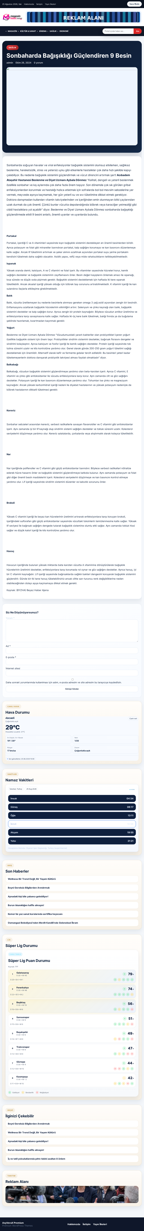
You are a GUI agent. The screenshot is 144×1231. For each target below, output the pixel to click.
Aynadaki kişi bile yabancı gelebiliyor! (28, 896)
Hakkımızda (29, 4)
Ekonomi (64, 31)
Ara (137, 31)
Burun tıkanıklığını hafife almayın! (26, 905)
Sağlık (53, 31)
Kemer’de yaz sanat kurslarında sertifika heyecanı (35, 914)
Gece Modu (134, 4)
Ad (8, 646)
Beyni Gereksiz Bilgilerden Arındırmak (29, 887)
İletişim (39, 4)
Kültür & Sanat (28, 31)
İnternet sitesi (13, 668)
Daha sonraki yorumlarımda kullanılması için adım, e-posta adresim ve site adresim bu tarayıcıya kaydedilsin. (64, 682)
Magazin (12, 31)
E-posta (11, 657)
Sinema (43, 31)
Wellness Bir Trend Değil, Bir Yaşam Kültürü (32, 879)
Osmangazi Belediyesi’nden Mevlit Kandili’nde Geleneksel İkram (43, 922)
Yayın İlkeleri (50, 4)
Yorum (10, 618)
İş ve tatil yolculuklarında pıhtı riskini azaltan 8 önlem (36, 1158)
